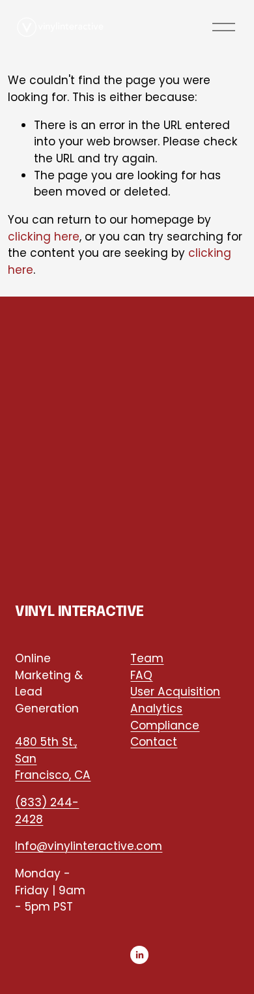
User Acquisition (175, 691)
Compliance (164, 725)
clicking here (43, 236)
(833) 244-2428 (47, 811)
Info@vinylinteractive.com (88, 846)
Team (146, 658)
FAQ (141, 675)
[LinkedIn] (139, 955)
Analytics (156, 708)
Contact (153, 742)
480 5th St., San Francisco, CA (53, 758)
